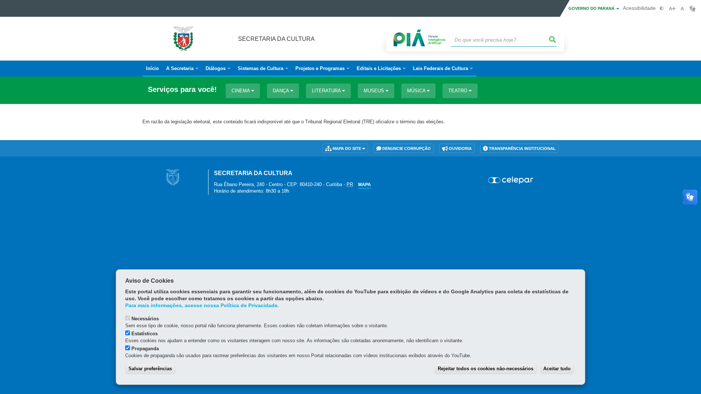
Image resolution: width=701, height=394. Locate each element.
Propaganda (145, 348)
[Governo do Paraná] (172, 177)
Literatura (327, 90)
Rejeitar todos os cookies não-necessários (485, 368)
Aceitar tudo (557, 368)
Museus (375, 90)
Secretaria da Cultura (276, 39)
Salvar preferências (150, 368)
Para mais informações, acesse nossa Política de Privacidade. (202, 305)
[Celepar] (511, 180)
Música (417, 90)
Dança (281, 90)
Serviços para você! (182, 89)
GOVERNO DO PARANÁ (592, 8)
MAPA (364, 184)
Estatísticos (144, 333)
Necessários (145, 318)
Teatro (458, 90)
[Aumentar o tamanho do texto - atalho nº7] (672, 8)
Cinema (241, 90)
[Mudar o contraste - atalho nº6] (662, 8)
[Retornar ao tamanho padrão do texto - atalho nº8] (682, 8)
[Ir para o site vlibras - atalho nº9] (692, 8)
